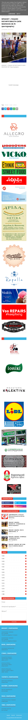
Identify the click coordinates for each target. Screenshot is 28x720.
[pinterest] (8, 506)
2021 (14, 569)
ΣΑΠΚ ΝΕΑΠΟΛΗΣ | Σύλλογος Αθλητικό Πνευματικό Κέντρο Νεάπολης (16, 516)
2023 (14, 564)
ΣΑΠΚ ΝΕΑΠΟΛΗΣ (18, 717)
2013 (14, 591)
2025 (14, 558)
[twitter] (20, 502)
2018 (14, 577)
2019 (14, 575)
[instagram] (20, 506)
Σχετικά (13, 715)
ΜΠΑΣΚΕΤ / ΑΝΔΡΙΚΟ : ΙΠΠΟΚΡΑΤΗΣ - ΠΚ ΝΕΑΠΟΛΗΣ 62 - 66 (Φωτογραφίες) (17, 524)
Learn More (11, 13)
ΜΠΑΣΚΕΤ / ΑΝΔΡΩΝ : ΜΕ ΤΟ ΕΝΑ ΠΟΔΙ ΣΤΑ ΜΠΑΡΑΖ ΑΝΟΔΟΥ (17, 545)
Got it (18, 13)
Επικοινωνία (19, 715)
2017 (14, 580)
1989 (14, 594)
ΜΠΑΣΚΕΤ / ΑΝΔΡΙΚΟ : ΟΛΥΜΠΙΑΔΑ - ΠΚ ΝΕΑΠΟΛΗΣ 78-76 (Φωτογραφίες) (17, 538)
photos (15, 105)
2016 (14, 583)
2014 (14, 588)
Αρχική (8, 715)
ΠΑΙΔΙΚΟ (7, 105)
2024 (14, 561)
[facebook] (8, 502)
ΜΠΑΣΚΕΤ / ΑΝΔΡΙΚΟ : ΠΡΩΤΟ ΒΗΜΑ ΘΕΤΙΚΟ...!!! (16, 530)
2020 (14, 572)
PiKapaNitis (5, 29)
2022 (14, 566)
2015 (14, 586)
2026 (14, 556)
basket (10, 105)
